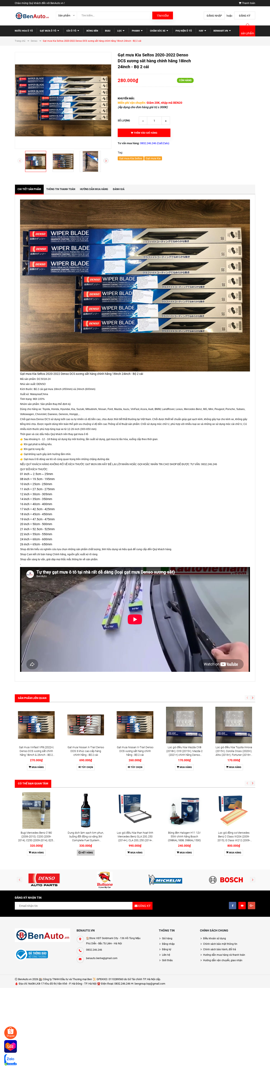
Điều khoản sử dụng (214, 938)
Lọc (119, 30)
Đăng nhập (214, 15)
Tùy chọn (87, 767)
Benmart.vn (221, 30)
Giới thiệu (167, 960)
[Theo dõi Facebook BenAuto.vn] (232, 905)
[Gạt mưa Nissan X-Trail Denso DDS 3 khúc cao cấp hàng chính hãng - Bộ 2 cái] (85, 725)
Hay (201, 30)
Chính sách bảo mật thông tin (220, 943)
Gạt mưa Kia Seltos (130, 158)
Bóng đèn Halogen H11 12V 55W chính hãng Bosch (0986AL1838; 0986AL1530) (184, 836)
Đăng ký (244, 15)
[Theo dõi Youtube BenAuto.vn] (242, 905)
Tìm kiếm (163, 15)
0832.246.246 (94, 949)
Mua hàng (37, 767)
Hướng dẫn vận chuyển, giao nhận (222, 960)
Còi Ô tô (71, 30)
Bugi (107, 30)
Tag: (120, 152)
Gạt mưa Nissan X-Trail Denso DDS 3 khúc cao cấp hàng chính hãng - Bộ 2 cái (86, 751)
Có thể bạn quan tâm (33, 783)
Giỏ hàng (167, 938)
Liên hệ (166, 954)
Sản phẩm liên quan (32, 698)
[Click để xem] (63, 100)
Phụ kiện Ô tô (184, 30)
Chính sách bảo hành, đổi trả (219, 949)
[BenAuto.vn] (42, 935)
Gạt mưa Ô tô (48, 30)
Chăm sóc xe (158, 30)
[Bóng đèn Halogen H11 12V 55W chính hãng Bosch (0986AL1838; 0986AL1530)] (184, 810)
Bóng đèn (92, 30)
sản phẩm (247, 33)
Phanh (136, 30)
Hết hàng (87, 852)
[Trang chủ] (32, 16)
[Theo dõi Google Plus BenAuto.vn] (251, 905)
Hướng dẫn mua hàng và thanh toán (224, 954)
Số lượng (124, 120)
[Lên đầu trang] (253, 1062)
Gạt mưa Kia (153, 158)
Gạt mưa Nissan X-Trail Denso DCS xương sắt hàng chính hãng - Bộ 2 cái (135, 751)
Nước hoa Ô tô (24, 30)
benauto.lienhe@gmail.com (101, 958)
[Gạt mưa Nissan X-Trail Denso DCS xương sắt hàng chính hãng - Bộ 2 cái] (135, 725)
